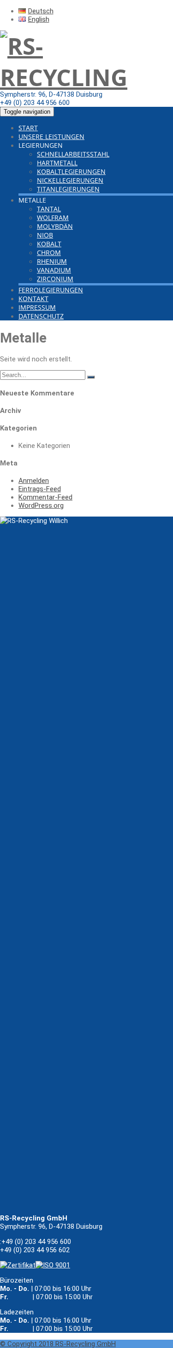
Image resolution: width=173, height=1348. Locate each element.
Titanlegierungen (68, 189)
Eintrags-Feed (39, 489)
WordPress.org (41, 505)
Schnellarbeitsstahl (73, 154)
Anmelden (33, 480)
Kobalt (49, 243)
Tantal (49, 208)
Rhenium (52, 261)
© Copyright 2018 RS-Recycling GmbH (58, 1344)
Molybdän (55, 226)
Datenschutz (41, 316)
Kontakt (33, 298)
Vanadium (54, 270)
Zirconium (55, 278)
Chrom (49, 252)
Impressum (37, 307)
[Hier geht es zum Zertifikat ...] (18, 1265)
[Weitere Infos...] (53, 1265)
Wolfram (53, 217)
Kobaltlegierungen (71, 171)
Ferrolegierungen (50, 289)
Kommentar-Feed (45, 497)
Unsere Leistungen (51, 136)
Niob (45, 235)
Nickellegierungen (70, 180)
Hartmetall (57, 162)
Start (28, 127)
